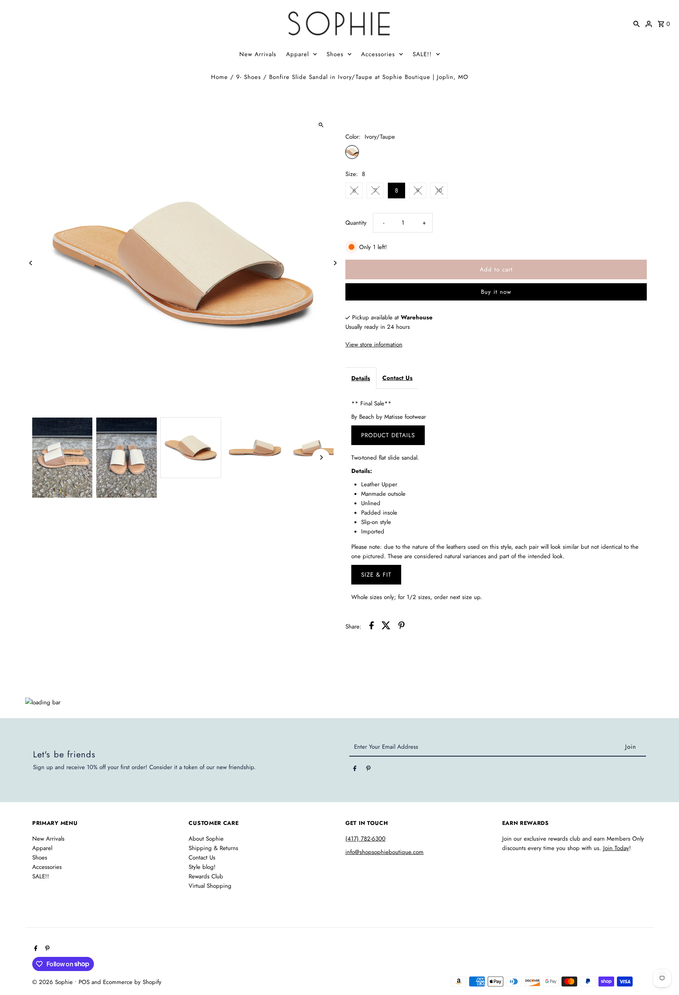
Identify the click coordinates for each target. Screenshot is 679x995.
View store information (373, 344)
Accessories (378, 54)
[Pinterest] (368, 770)
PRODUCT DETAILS (388, 435)
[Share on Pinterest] (401, 626)
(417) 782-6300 (365, 838)
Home (219, 77)
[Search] (636, 23)
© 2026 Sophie (53, 982)
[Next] (334, 263)
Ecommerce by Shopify (132, 982)
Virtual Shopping (210, 885)
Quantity (356, 222)
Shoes (335, 54)
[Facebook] (354, 770)
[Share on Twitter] (386, 626)
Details (360, 378)
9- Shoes (248, 77)
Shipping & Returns (213, 848)
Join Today (616, 848)
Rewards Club (206, 876)
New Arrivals (257, 54)
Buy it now (496, 292)
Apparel (297, 54)
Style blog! (202, 867)
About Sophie (206, 838)
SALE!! (422, 54)
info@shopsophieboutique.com (384, 852)
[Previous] (31, 263)
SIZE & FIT (376, 574)
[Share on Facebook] (371, 626)
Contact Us (397, 378)
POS (84, 982)
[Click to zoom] (321, 125)
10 (439, 190)
